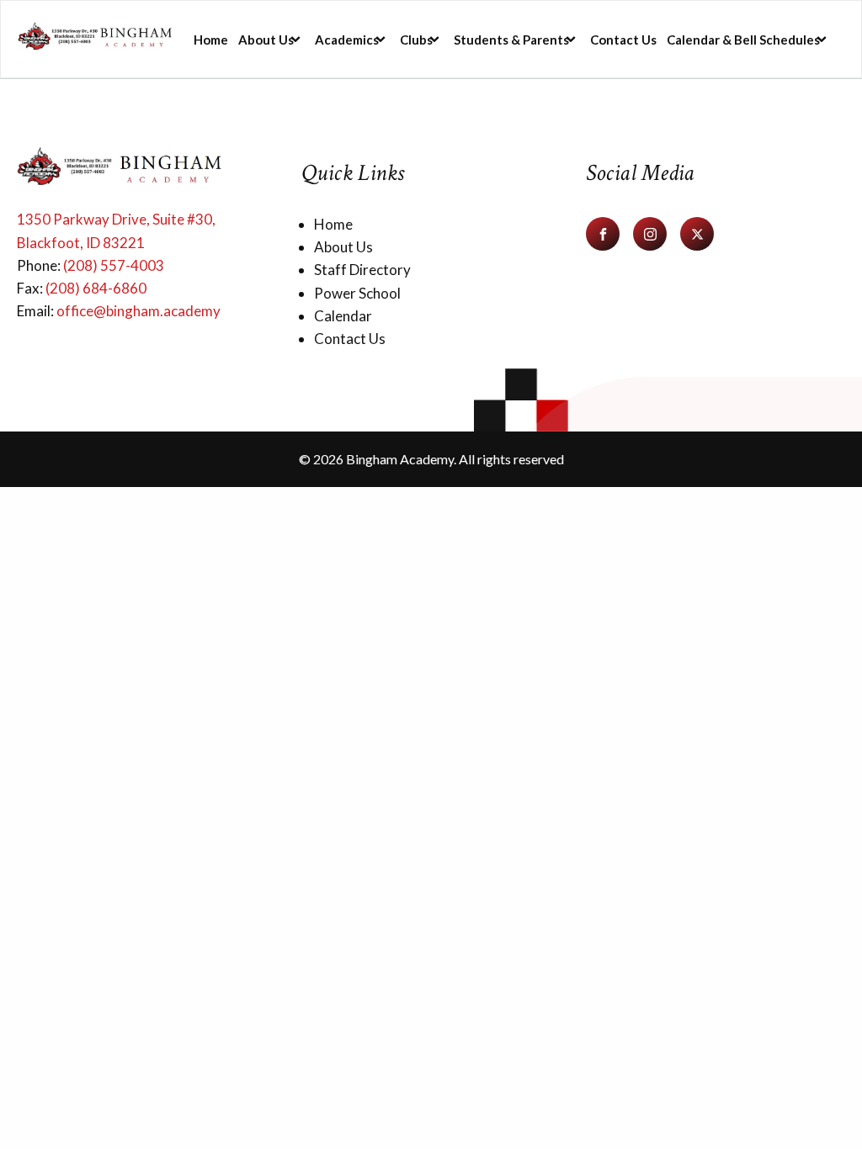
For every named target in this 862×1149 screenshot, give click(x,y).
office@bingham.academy (138, 311)
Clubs (416, 39)
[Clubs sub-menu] (442, 39)
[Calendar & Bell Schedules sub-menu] (829, 39)
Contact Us (623, 39)
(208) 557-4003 (113, 265)
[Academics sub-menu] (388, 39)
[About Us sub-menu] (303, 39)
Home (211, 39)
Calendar (343, 316)
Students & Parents (511, 39)
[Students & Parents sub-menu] (578, 39)
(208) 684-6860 (95, 288)
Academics (347, 39)
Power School (357, 293)
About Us (266, 39)
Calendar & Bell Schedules (743, 39)
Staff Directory (362, 269)
